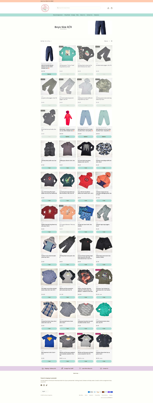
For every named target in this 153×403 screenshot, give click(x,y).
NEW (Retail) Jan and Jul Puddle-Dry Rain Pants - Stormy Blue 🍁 (85, 130)
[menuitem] (58, 14)
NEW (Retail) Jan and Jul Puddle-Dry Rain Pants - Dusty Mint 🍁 (103, 130)
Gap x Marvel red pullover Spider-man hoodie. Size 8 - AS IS (85, 192)
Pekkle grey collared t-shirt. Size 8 (67, 161)
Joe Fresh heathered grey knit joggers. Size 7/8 (67, 98)
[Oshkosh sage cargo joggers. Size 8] (103, 212)
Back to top (75, 373)
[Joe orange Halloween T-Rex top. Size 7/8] (67, 212)
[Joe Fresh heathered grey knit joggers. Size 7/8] (67, 86)
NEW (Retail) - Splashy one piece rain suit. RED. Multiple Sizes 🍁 (67, 130)
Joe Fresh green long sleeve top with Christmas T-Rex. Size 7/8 (67, 192)
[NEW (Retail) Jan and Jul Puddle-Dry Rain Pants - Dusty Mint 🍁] (103, 117)
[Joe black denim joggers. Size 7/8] (103, 53)
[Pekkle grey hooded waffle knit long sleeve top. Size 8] (85, 86)
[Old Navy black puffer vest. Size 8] (49, 148)
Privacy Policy (97, 395)
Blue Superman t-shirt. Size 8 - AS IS (48, 353)
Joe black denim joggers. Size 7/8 (103, 65)
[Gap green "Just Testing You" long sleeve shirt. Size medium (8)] (103, 276)
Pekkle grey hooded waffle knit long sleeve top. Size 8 (85, 98)
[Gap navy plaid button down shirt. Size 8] (67, 309)
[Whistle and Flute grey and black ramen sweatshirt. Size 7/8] (85, 340)
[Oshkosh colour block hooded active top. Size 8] (49, 244)
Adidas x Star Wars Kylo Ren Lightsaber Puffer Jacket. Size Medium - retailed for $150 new (85, 290)
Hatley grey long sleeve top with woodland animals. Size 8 (85, 322)
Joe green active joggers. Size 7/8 (49, 98)
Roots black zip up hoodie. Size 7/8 (48, 130)
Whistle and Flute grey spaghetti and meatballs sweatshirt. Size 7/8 (67, 354)
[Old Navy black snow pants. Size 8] (67, 244)
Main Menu (81, 395)
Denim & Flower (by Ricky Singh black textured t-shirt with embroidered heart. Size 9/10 (85, 257)
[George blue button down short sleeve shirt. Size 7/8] (49, 309)
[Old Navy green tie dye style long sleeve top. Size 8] (103, 86)
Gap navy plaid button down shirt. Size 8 (66, 322)
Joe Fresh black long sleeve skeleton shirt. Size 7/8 (84, 161)
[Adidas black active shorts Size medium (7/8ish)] (103, 244)
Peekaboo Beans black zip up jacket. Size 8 (103, 353)
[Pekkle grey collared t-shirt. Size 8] (67, 148)
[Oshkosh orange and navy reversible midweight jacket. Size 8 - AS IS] (103, 180)
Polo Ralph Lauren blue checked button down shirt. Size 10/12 (49, 289)
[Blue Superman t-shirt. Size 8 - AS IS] (49, 340)
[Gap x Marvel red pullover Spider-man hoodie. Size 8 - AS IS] (85, 180)
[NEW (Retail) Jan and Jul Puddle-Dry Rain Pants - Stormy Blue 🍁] (85, 117)
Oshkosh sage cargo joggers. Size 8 (103, 225)
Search (86, 395)
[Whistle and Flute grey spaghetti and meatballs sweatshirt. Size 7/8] (67, 340)
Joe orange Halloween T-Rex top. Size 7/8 (67, 225)
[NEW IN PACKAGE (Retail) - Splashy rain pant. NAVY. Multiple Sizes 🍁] (49, 53)
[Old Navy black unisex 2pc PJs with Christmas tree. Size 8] (85, 53)
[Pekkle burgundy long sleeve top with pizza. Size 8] (49, 212)
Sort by (42, 41)
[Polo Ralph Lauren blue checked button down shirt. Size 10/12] (49, 276)
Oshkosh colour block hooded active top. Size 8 (48, 256)
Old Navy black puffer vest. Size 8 (48, 161)
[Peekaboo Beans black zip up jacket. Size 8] (103, 340)
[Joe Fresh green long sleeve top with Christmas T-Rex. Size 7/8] (67, 180)
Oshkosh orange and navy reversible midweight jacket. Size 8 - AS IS (103, 193)
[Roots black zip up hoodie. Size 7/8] (49, 117)
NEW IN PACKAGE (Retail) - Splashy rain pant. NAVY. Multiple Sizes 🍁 (47, 67)
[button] (111, 8)
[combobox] (78, 7)
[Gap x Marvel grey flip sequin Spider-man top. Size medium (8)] (49, 180)
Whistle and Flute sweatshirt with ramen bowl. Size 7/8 (66, 289)
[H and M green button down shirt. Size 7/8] (103, 309)
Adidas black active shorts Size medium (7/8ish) (103, 256)
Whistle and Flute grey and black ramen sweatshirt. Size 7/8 (85, 353)
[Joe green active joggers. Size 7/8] (49, 86)
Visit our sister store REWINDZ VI (106, 397)
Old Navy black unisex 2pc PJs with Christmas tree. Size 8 (85, 66)
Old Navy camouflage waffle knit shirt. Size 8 (103, 161)
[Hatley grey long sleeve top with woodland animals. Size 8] (85, 309)
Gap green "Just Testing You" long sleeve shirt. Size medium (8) (103, 290)
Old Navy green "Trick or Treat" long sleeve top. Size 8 (67, 66)
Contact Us (91, 395)
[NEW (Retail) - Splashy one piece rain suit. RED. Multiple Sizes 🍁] (67, 117)
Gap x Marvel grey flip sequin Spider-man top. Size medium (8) (49, 192)
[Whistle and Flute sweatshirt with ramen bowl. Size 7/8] (67, 276)
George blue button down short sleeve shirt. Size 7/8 (48, 322)
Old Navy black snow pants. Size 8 (67, 256)
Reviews (111, 395)
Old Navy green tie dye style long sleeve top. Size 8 (103, 98)
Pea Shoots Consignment (47, 395)
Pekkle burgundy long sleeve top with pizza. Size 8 (49, 225)
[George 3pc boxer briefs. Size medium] (85, 212)
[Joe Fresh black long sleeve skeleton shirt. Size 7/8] (85, 148)
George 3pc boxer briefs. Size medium (85, 225)
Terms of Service (105, 395)
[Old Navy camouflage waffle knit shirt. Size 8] (103, 148)
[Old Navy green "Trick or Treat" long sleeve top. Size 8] (67, 53)
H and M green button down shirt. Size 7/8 (102, 322)
